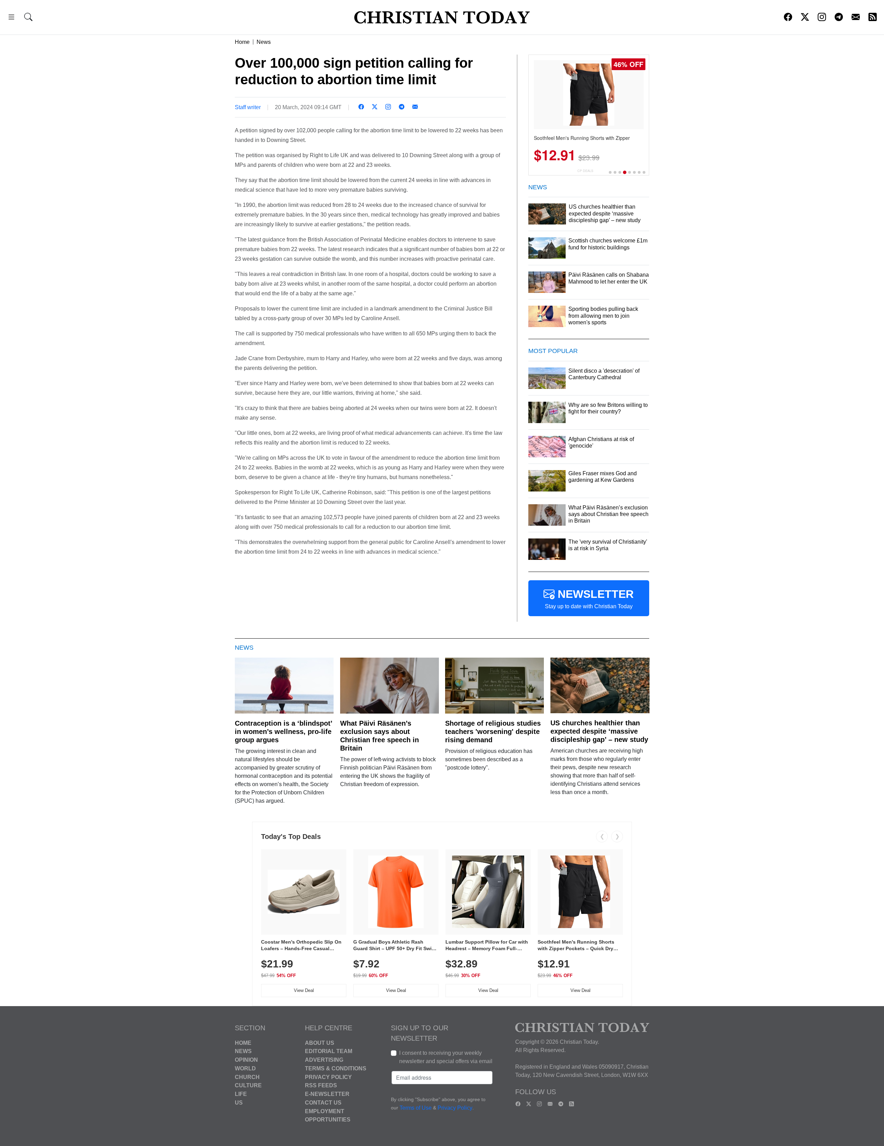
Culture (248, 1085)
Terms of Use (416, 1108)
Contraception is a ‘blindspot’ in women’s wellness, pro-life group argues (283, 731)
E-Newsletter (327, 1094)
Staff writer (248, 107)
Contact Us (323, 1103)
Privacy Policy (328, 1077)
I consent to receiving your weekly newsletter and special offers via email (445, 1057)
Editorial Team (328, 1051)
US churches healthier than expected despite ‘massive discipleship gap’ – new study (599, 731)
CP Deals (585, 171)
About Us (319, 1042)
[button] (11, 18)
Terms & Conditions (335, 1068)
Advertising (324, 1060)
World (245, 1068)
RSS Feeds (321, 1085)
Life (241, 1094)
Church (247, 1077)
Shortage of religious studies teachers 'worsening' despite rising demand (493, 731)
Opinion (246, 1060)
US (239, 1103)
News (264, 42)
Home (242, 42)
